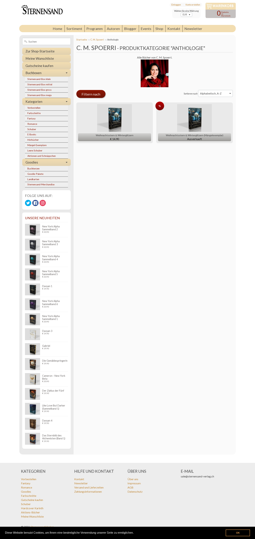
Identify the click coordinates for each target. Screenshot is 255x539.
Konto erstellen (193, 5)
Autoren (113, 28)
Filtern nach (91, 94)
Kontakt (173, 28)
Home (57, 28)
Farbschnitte (34, 113)
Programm (94, 28)
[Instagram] (43, 203)
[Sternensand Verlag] (41, 12)
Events (146, 28)
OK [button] (238, 532)
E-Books (31, 134)
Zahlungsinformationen (88, 491)
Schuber (31, 129)
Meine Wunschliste (40, 58)
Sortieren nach (191, 93)
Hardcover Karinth (32, 508)
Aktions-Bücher (30, 512)
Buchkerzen (33, 168)
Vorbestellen (33, 107)
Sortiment (74, 28)
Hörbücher (33, 139)
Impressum (134, 483)
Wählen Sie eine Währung (186, 11)
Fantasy (31, 118)
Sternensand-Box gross (39, 89)
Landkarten (33, 179)
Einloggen (176, 5)
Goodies (32, 162)
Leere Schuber (34, 150)
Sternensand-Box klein (39, 79)
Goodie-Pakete (35, 174)
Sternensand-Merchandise (40, 184)
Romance (32, 124)
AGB (130, 487)
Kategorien (34, 101)
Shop (159, 28)
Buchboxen (33, 73)
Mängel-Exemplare (36, 145)
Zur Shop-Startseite (40, 51)
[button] (134, 533)
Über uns (133, 479)
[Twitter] (28, 203)
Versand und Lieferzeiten (89, 487)
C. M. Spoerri (97, 39)
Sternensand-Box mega (39, 95)
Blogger (130, 28)
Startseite (81, 39)
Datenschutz (135, 491)
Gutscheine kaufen (39, 66)
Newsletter (193, 28)
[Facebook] (35, 203)
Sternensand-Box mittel (39, 84)
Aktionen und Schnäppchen (41, 156)
